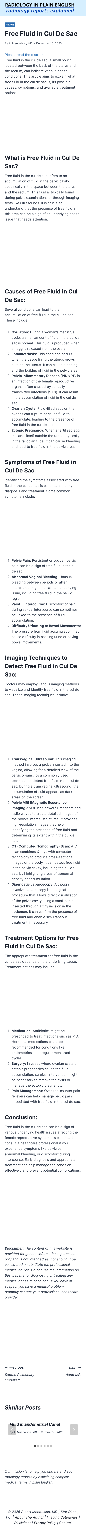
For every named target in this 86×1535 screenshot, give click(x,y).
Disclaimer (22, 1523)
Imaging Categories (62, 1517)
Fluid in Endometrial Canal (35, 1424)
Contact (65, 1523)
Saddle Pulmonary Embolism (19, 1374)
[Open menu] (78, 8)
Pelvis (10, 24)
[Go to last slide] (12, 1429)
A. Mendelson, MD (20, 43)
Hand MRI (73, 1371)
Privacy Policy (45, 1523)
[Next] (74, 1429)
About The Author (29, 1517)
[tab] (35, 1446)
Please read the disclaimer (26, 55)
